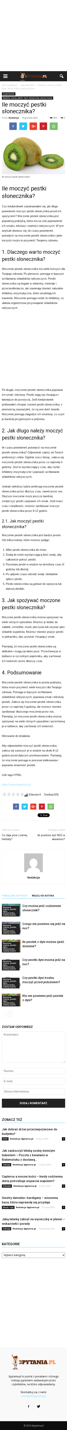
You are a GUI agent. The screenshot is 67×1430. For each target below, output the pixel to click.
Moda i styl (8, 1207)
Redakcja (14, 117)
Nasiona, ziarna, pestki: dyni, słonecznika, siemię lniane (27, 98)
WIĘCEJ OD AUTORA (43, 895)
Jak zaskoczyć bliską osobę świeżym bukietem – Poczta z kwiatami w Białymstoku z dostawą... (28, 1155)
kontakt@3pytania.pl (33, 1396)
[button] (62, 76)
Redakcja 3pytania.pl (21, 1138)
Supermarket (8, 94)
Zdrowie (7, 1186)
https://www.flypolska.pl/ (16, 784)
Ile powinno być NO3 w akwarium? (51, 837)
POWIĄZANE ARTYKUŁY (15, 895)
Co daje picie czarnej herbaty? (14, 837)
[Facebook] (28, 1406)
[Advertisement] (33, 35)
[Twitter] (38, 1406)
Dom (5, 1138)
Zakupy (6, 1164)
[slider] (13, 794)
